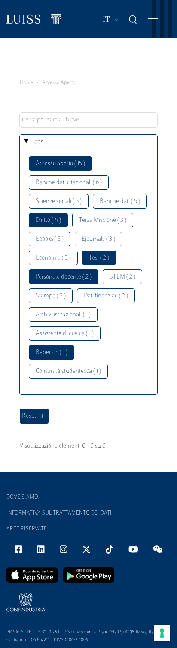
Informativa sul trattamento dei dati (59, 513)
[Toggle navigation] (153, 19)
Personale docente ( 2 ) (64, 277)
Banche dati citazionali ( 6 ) (69, 182)
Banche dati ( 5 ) (120, 201)
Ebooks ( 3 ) (50, 239)
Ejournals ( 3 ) (98, 239)
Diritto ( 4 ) (48, 220)
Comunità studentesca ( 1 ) (68, 371)
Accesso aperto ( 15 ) (60, 163)
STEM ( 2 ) (122, 277)
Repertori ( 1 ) (51, 352)
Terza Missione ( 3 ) (102, 220)
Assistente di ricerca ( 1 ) (65, 333)
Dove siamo (22, 497)
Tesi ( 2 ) (99, 258)
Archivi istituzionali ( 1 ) (63, 315)
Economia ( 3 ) (53, 258)
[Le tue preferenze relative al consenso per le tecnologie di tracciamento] (162, 633)
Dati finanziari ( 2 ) (106, 296)
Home (26, 82)
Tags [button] (37, 142)
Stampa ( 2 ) (51, 296)
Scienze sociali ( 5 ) (59, 201)
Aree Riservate (26, 529)
